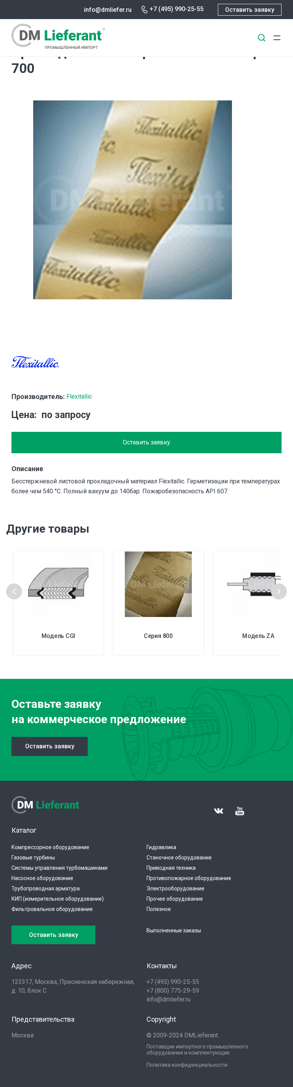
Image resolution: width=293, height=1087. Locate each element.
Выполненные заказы (173, 930)
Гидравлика (161, 847)
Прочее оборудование (174, 899)
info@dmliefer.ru (108, 9)
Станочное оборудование (179, 857)
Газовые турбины (33, 857)
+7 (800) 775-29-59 (172, 990)
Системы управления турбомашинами (59, 868)
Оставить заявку (249, 9)
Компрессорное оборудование (50, 847)
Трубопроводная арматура (45, 888)
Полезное (158, 909)
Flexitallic (79, 396)
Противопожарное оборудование (188, 878)
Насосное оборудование (42, 878)
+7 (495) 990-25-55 (176, 9)
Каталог (23, 830)
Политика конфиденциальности (186, 1065)
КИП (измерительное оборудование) (57, 899)
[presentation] (14, 591)
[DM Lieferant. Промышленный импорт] (58, 46)
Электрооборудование (175, 888)
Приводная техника (171, 868)
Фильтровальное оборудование (52, 909)
